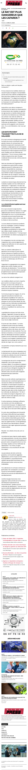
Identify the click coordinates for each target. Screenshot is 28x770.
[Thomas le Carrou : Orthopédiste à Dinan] (14, 647)
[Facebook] (2, 28)
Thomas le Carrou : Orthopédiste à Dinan (13, 655)
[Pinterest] (9, 28)
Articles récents (11, 512)
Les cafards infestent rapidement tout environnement (14, 81)
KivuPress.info (19, 517)
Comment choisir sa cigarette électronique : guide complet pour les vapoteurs (13, 607)
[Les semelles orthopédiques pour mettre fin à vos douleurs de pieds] (14, 688)
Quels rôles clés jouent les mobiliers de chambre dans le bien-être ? (14, 578)
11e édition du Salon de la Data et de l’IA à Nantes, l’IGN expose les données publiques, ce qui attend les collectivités (13, 758)
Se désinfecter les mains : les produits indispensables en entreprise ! (13, 587)
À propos (4, 512)
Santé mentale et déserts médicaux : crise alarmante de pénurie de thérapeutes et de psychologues (13, 597)
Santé (8, 8)
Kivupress (3, 8)
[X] (6, 28)
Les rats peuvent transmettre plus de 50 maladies (14, 77)
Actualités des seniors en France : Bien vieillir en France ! (12, 676)
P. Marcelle (7, 25)
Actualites (4, 674)
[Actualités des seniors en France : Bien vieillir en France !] (14, 667)
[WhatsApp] (12, 28)
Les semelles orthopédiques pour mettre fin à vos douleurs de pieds (13, 698)
